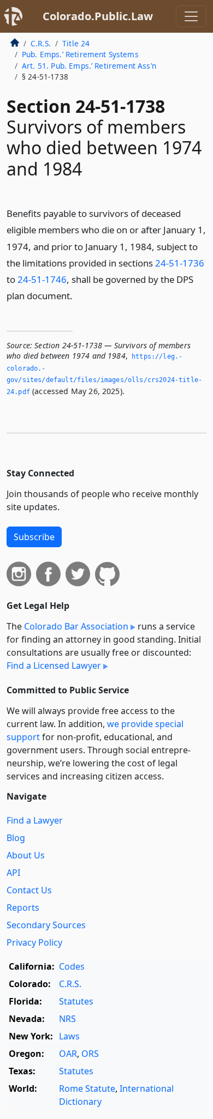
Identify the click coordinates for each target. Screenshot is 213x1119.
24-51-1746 (42, 279)
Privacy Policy (34, 942)
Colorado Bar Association (76, 626)
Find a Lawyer (35, 820)
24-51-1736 (179, 263)
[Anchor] (78, 295)
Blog (16, 838)
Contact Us (29, 890)
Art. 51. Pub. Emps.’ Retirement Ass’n (89, 66)
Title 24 (76, 43)
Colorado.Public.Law (98, 16)
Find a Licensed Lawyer (54, 666)
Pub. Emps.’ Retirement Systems (80, 54)
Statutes (76, 1001)
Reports (23, 908)
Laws (69, 1036)
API (13, 873)
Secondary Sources (46, 925)
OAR (68, 1054)
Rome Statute (87, 1088)
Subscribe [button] (34, 537)
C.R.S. (41, 43)
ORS (90, 1054)
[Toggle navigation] (191, 16)
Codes (72, 966)
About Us (26, 855)
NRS (67, 1019)
